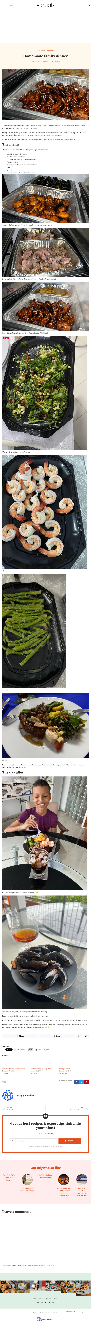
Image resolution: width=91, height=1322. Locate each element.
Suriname (50, 50)
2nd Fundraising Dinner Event (45, 1176)
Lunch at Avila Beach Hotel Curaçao (9, 1177)
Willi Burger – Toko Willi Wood (27, 1189)
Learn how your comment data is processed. (40, 1265)
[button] (11, 5)
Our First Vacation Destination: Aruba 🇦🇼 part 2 (82, 1192)
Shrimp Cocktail (64, 1069)
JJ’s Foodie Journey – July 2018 (41, 1069)
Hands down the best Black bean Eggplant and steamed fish (63, 1192)
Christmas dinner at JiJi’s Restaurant (13, 1069)
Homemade (41, 50)
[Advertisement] (45, 26)
